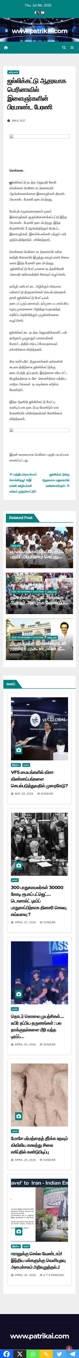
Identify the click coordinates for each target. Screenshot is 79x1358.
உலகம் (26, 765)
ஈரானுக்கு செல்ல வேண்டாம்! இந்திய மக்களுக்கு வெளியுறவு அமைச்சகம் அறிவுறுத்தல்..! (38, 1260)
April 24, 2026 (26, 1160)
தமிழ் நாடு (13, 72)
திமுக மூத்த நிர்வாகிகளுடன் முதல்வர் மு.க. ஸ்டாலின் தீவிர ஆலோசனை (38, 648)
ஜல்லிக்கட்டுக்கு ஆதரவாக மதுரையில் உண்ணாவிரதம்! (56, 480)
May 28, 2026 (24, 793)
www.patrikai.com (39, 31)
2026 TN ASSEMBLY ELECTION (27, 591)
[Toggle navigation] (72, 47)
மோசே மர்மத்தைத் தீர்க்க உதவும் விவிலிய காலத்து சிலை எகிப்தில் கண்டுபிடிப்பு (39, 1145)
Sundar (47, 793)
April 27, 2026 (26, 922)
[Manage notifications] (69, 1348)
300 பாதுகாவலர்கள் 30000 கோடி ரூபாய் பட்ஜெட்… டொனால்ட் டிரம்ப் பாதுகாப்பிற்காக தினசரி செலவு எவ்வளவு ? (38, 901)
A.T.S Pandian (53, 1275)
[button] (64, 47)
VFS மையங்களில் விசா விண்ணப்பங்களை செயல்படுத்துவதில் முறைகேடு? (39, 779)
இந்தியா (16, 765)
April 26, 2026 (26, 1044)
